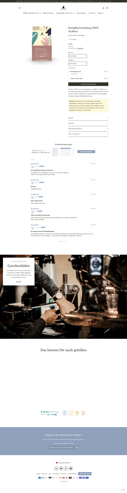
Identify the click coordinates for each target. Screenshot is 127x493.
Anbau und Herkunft (73, 134)
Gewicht (70, 52)
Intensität (70, 118)
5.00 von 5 (42, 151)
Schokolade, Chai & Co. (64, 13)
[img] (35, 164)
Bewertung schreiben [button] (86, 151)
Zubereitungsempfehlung (75, 129)
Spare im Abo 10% (77, 78)
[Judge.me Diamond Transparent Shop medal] (64, 413)
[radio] (69, 71)
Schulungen (81, 13)
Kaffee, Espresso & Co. (31, 13)
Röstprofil (70, 123)
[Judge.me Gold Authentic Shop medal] (70, 413)
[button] (72, 35)
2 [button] (62, 242)
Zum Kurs (18, 281)
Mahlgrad (71, 60)
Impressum (63, 474)
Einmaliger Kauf (76, 71)
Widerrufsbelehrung (72, 474)
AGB (50, 474)
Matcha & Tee (48, 13)
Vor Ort (91, 13)
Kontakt (38, 474)
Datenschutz (44, 474)
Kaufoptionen (72, 68)
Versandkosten (80, 48)
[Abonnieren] (76, 447)
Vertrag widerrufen (85, 473)
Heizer (100, 13)
